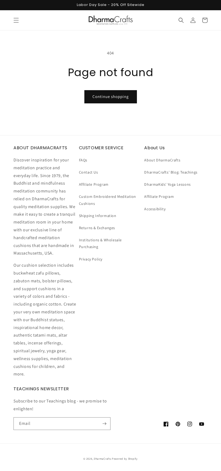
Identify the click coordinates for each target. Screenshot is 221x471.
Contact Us (88, 172)
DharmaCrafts (102, 458)
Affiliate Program (94, 184)
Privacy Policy (90, 259)
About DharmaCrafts (162, 160)
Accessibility (154, 208)
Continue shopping (110, 96)
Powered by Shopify (125, 458)
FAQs (83, 160)
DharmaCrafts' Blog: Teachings (170, 172)
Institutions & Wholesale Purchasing (100, 243)
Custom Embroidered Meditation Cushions (107, 200)
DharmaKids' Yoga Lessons (167, 184)
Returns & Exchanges (97, 227)
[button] (16, 20)
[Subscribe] (104, 423)
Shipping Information (97, 215)
